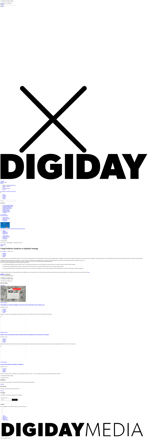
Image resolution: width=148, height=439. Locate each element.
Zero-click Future (3, 302)
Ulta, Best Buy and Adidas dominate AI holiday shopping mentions (12, 228)
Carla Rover (4, 251)
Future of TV (5, 233)
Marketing (5, 231)
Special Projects (6, 217)
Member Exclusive (3, 332)
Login (6, 182)
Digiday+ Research (6, 218)
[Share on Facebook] (2, 274)
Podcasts (8, 191)
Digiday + (5, 191)
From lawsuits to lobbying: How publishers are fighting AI (11, 364)
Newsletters (5, 220)
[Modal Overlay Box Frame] (9, 400)
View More (2, 285)
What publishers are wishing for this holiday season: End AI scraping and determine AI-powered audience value (22, 304)
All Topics (5, 212)
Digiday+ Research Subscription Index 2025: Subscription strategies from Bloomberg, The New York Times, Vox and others (24, 334)
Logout (4, 189)
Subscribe (2, 182)
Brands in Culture (6, 209)
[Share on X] (3, 274)
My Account (2, 215)
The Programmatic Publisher (8, 205)
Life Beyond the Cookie (7, 208)
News (1, 191)
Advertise (4, 416)
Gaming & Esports (6, 210)
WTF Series (5, 219)
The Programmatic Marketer (8, 206)
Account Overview (6, 188)
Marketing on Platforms (7, 207)
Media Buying (5, 232)
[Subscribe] (2, 181)
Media (4, 230)
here (89, 272)
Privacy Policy (5, 417)
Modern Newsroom (6, 211)
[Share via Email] (4, 274)
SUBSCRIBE (3, 244)
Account (2, 390)
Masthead (4, 418)
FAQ (4, 187)
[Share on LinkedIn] (1, 274)
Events (11, 191)
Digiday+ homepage (6, 186)
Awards (14, 191)
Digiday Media (5, 419)
